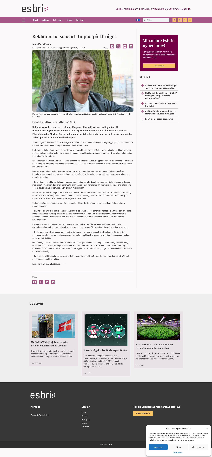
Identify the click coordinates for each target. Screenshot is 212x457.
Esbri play (57, 20)
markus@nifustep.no (50, 264)
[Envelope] (190, 20)
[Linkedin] (174, 20)
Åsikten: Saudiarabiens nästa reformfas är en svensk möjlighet (160, 112)
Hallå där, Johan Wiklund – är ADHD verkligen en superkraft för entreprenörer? (161, 96)
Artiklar (45, 20)
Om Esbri (80, 20)
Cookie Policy (177, 452)
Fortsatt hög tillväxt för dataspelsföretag (105, 350)
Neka (178, 447)
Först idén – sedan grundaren (159, 118)
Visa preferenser (198, 447)
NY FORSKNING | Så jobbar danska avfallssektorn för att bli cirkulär (49, 343)
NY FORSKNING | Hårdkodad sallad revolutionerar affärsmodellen (154, 346)
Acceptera (158, 447)
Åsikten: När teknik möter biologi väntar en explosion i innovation (160, 86)
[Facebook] (180, 20)
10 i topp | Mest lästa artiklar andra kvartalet (161, 104)
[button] (207, 428)
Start (35, 20)
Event (69, 20)
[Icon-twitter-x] (185, 20)
